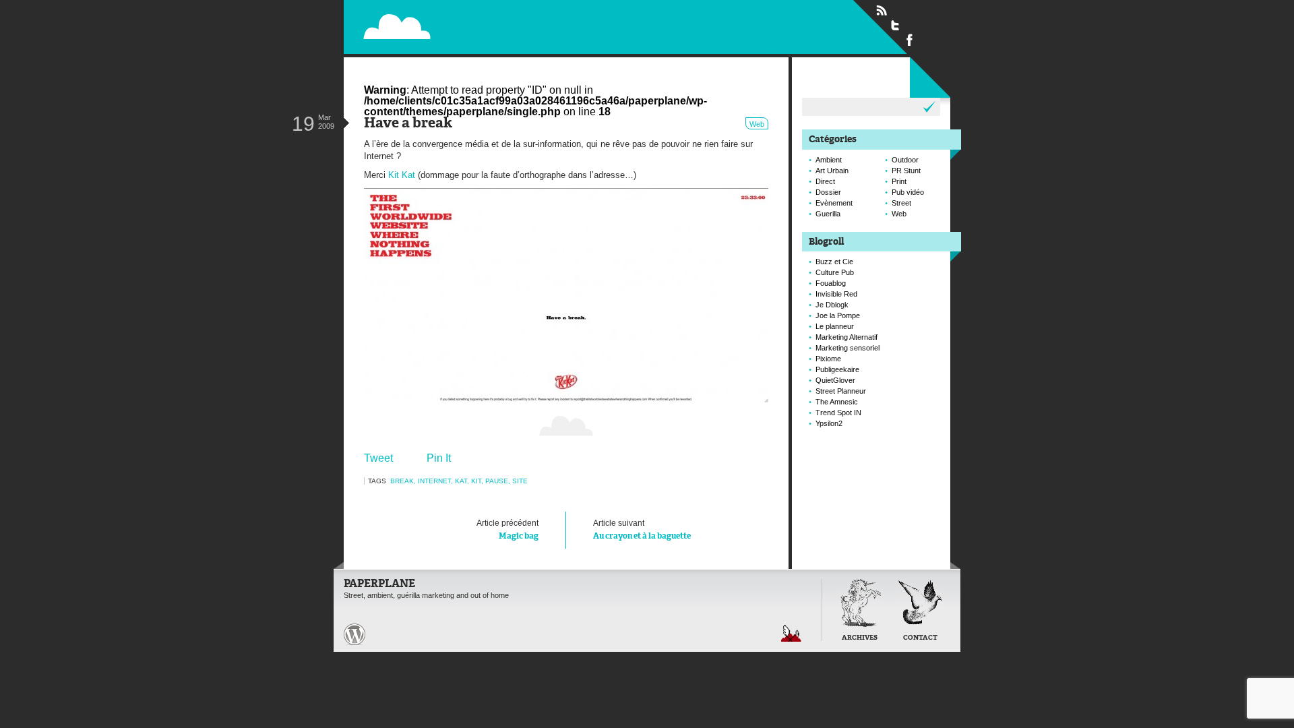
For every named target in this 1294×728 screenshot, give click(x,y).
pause (496, 481)
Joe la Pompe (837, 315)
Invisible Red (836, 294)
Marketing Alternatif (846, 337)
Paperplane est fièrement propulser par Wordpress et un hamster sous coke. (354, 634)
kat (461, 481)
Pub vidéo (908, 192)
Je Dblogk (832, 305)
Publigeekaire (837, 369)
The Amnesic (836, 402)
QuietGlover (835, 380)
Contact (920, 638)
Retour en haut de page (791, 633)
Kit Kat (401, 175)
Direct (825, 181)
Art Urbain (832, 170)
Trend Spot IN (838, 412)
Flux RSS (881, 11)
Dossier (828, 192)
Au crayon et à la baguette (642, 529)
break (402, 481)
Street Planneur (840, 391)
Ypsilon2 (828, 423)
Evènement (834, 203)
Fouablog (830, 283)
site (520, 481)
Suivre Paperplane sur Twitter (895, 25)
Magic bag (507, 529)
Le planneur (834, 326)
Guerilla (827, 214)
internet (434, 481)
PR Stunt (906, 170)
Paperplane (482, 26)
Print (899, 181)
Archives (859, 638)
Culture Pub (834, 272)
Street (901, 203)
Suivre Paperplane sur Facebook (910, 39)
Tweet (378, 458)
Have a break (408, 124)
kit (476, 481)
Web (756, 124)
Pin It (439, 458)
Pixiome (828, 359)
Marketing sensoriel (847, 348)
